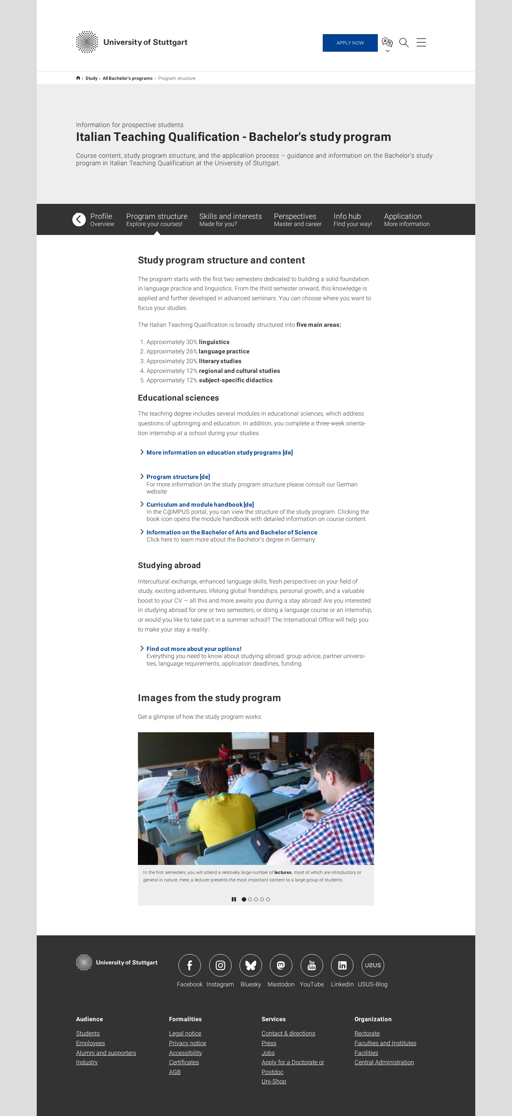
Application (407, 219)
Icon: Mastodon (281, 965)
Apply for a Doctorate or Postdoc (293, 1067)
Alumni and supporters (106, 1052)
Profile (102, 219)
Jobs (268, 1052)
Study (91, 78)
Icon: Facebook (189, 965)
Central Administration (384, 1062)
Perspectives (298, 219)
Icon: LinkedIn (342, 965)
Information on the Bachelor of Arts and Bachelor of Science (232, 532)
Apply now (350, 42)
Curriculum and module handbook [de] (200, 504)
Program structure (156, 219)
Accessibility (185, 1052)
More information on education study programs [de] (220, 452)
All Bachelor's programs (128, 78)
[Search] (404, 42)
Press (269, 1043)
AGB (175, 1072)
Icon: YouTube (312, 965)
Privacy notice (187, 1043)
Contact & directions (288, 1033)
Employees (90, 1043)
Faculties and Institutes (385, 1043)
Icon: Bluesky (251, 965)
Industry (87, 1062)
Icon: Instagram (220, 965)
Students (88, 1033)
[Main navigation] (421, 42)
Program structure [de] (178, 476)
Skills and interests (230, 219)
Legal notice (185, 1033)
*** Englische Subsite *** (78, 78)
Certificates (184, 1062)
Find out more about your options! (194, 648)
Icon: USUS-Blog (373, 965)
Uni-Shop (274, 1081)
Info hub (353, 219)
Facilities (366, 1052)
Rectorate (367, 1033)
